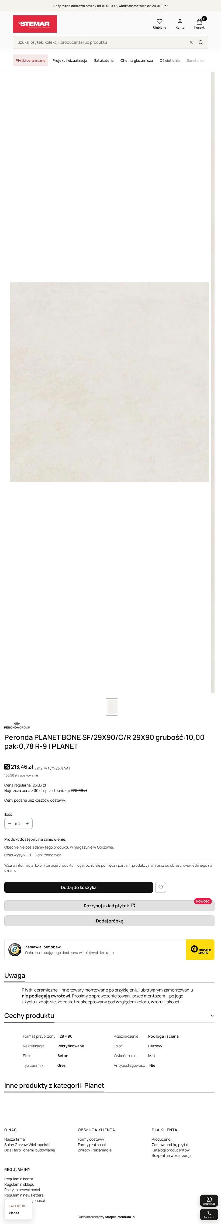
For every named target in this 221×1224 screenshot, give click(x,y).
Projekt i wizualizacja (70, 60)
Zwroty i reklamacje (95, 1150)
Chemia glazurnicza (136, 60)
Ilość (8, 814)
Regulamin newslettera (24, 1195)
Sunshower (196, 60)
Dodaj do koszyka (78, 887)
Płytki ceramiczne (31, 60)
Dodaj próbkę (109, 921)
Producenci (161, 1139)
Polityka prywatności (22, 1189)
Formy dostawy (91, 1139)
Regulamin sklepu (19, 1184)
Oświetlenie (170, 60)
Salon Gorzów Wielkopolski (27, 1144)
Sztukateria (103, 60)
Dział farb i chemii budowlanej (29, 1150)
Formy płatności (92, 1144)
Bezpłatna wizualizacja (172, 1155)
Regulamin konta (18, 1178)
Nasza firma (14, 1139)
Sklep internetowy (104, 1217)
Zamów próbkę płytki (170, 1144)
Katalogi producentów (171, 1150)
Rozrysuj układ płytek (106, 906)
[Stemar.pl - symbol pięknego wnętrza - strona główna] (35, 24)
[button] (201, 42)
